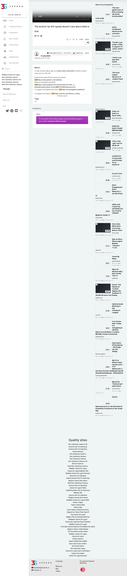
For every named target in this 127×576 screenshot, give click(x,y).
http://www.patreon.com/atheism (50, 80)
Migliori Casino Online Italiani (77, 529)
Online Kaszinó (77, 451)
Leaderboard (13, 57)
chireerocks (116, 176)
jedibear (115, 278)
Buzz (87, 53)
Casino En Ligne (78, 536)
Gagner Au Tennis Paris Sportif (78, 512)
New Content (13, 39)
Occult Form (117, 173)
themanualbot (100, 354)
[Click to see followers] (70, 53)
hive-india (115, 233)
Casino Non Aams (77, 553)
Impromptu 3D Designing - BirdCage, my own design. (117, 347)
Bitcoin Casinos (78, 464)
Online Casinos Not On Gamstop (78, 478)
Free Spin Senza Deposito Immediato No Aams (78, 527)
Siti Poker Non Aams (77, 548)
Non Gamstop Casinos (10, 82)
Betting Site (78, 493)
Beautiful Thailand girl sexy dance (117, 384)
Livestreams (13, 33)
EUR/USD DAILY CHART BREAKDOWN (117, 128)
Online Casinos (77, 539)
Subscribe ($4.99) (54, 53)
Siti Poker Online (78, 546)
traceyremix (99, 21)
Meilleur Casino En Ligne (11, 75)
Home (11, 20)
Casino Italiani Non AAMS (78, 541)
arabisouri (98, 298)
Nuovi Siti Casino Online (77, 544)
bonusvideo (116, 388)
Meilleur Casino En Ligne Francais (78, 473)
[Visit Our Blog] (21, 111)
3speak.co (37, 570)
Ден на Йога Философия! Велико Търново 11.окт (117, 243)
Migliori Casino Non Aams (77, 481)
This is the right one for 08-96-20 (117, 143)
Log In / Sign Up (14, 15)
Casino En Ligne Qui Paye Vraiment (77, 522)
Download (79, 53)
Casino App (78, 507)
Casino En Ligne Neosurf (78, 556)
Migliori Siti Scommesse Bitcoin (78, 517)
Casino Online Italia (78, 505)
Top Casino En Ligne (77, 514)
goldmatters (116, 261)
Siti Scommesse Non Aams (78, 531)
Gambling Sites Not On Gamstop (78, 490)
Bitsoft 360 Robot (9, 94)
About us (6, 100)
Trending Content (15, 26)
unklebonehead (117, 148)
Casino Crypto (78, 502)
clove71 (98, 315)
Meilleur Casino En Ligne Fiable (78, 500)
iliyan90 (98, 250)
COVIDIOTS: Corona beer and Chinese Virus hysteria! (117, 160)
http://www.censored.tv (66, 71)
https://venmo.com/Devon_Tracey (67, 93)
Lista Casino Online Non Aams (78, 510)
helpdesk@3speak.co (41, 568)
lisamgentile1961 (101, 375)
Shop (11, 51)
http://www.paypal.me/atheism (73, 89)
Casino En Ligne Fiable (78, 488)
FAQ (4, 106)
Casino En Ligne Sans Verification (78, 551)
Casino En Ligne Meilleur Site (77, 471)
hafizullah (98, 198)
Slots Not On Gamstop (78, 476)
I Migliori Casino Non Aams (78, 497)
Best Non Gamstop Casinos (12, 84)
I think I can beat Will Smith (116, 60)
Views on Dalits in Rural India (116, 113)
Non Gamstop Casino (10, 77)
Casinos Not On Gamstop (78, 447)
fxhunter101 (116, 133)
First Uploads (14, 63)
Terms (58, 571)
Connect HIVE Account (57, 121)
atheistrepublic (117, 118)
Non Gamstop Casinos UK (11, 80)
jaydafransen (99, 167)
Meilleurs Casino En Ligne (78, 519)
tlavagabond (99, 337)
